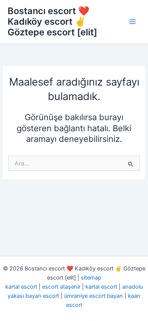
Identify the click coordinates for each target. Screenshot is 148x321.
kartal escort (21, 286)
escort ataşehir (61, 286)
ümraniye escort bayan (93, 295)
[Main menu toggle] (132, 22)
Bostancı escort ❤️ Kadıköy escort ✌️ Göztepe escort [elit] (52, 21)
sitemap (91, 277)
